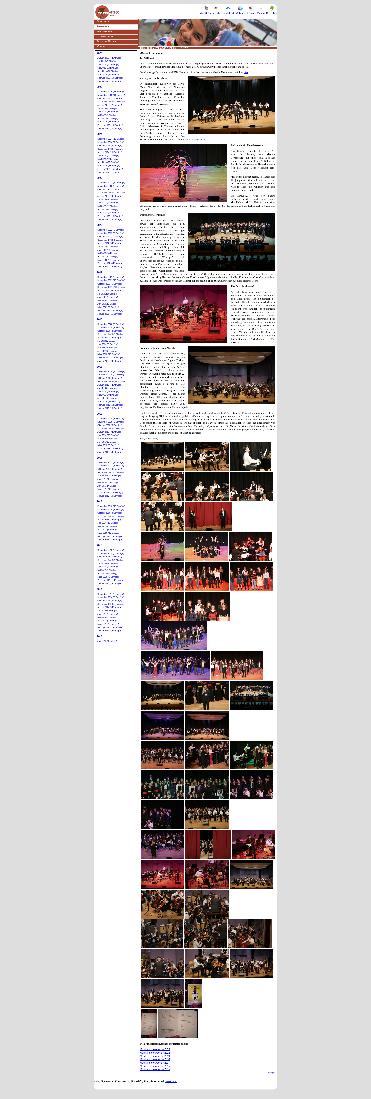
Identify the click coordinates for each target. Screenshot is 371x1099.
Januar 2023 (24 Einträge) (109, 219)
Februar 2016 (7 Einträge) (109, 536)
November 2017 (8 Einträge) (110, 466)
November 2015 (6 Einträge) (110, 553)
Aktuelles (103, 26)
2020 (99, 319)
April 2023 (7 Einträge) (107, 209)
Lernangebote (105, 36)
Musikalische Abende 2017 (155, 1062)
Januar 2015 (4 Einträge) (109, 583)
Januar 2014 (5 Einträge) (109, 630)
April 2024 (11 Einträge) (108, 162)
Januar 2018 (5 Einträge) (109, 452)
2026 (99, 53)
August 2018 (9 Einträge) (109, 432)
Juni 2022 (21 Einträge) (108, 250)
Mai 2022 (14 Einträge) (108, 253)
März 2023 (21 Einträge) (108, 212)
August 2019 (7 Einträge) (109, 385)
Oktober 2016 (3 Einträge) (109, 513)
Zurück (271, 1072)
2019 (99, 366)
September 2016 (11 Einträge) (111, 516)
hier (246, 72)
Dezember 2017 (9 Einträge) (110, 462)
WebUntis (205, 13)
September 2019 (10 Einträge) (111, 381)
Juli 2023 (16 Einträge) (107, 199)
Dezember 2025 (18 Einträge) (111, 91)
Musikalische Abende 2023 (155, 1049)
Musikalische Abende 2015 (155, 1069)
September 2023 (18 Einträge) (111, 192)
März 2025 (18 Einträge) (108, 122)
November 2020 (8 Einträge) (110, 327)
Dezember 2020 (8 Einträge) (110, 324)
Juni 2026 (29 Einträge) (108, 64)
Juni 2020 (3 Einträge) (107, 344)
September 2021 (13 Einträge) (111, 287)
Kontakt (101, 46)
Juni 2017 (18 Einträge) (108, 479)
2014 (99, 589)
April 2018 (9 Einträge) (107, 442)
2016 (99, 501)
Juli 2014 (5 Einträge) (107, 610)
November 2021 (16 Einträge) (111, 280)
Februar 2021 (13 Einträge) (110, 310)
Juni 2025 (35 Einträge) (108, 111)
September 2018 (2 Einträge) (110, 428)
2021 (99, 272)
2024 (99, 134)
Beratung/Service (107, 41)
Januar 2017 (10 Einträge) (109, 496)
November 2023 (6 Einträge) (110, 186)
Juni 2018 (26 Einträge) (108, 435)
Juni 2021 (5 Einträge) (107, 297)
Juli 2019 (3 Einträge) (107, 388)
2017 (99, 457)
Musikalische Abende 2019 (155, 1056)
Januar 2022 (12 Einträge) (109, 266)
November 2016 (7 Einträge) (110, 509)
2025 (99, 87)
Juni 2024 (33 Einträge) (108, 155)
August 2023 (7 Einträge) (109, 196)
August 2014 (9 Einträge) (109, 607)
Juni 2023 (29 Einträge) (108, 202)
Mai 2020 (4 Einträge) (107, 348)
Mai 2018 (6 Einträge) (107, 438)
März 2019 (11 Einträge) (108, 401)
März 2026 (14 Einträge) (108, 74)
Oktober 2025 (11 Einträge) (110, 98)
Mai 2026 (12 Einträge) (108, 68)
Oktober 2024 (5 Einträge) (109, 145)
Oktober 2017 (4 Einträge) (109, 469)
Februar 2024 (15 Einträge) (110, 169)
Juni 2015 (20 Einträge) (108, 567)
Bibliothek (271, 13)
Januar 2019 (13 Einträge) (109, 408)
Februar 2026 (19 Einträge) (110, 78)
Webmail (240, 13)
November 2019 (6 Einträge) (110, 375)
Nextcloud (228, 13)
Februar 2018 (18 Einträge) (110, 449)
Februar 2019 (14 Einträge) (110, 405)
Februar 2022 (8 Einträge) (109, 263)
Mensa (261, 13)
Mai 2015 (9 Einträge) (107, 570)
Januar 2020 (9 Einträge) (109, 361)
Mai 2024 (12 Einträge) (108, 159)
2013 (99, 636)
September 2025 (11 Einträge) (111, 101)
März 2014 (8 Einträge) (108, 624)
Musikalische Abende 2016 (155, 1066)
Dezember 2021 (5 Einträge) (110, 277)
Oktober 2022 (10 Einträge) (110, 236)
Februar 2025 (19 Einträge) (110, 125)
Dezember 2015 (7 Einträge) (110, 550)
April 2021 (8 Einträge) (107, 304)
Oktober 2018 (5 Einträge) (109, 425)
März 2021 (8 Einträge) (108, 307)
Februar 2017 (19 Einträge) (110, 492)
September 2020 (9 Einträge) (110, 334)
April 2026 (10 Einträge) (108, 71)
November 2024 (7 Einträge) (110, 142)
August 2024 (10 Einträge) (109, 152)
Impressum (171, 1081)
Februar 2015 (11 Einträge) (110, 580)
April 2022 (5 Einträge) (107, 256)
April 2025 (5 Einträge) (107, 118)
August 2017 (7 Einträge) (109, 476)
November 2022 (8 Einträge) (110, 233)
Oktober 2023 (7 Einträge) (109, 189)
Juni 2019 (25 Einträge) (108, 391)
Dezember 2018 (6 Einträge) (110, 418)
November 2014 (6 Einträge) (110, 597)
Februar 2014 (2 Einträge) (109, 627)
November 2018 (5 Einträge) (110, 422)
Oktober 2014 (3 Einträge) (109, 600)
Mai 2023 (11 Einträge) (107, 206)
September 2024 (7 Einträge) (110, 149)
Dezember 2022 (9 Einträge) (110, 230)
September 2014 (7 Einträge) (110, 604)
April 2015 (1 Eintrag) (107, 573)
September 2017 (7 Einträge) (110, 472)
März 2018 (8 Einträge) (108, 445)
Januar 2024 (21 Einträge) (109, 172)
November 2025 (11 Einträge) (111, 95)
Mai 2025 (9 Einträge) (107, 115)
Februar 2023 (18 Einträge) (110, 216)
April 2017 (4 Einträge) (107, 486)
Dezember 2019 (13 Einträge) (111, 371)
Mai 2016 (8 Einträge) (107, 526)
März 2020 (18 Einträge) (108, 354)
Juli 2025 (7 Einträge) (107, 108)
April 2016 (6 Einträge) (107, 529)
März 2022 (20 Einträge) (108, 260)
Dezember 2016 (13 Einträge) (111, 506)
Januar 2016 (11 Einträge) (109, 539)
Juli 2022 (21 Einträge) (107, 246)
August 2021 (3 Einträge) (109, 290)
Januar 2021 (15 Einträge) (109, 314)
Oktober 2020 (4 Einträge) (109, 331)
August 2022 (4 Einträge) (109, 243)
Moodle (217, 13)
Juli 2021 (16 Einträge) (107, 294)
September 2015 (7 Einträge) (110, 560)
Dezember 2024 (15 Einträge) (111, 139)
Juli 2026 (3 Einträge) (107, 61)
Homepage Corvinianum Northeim (158, 48)
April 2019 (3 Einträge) (107, 398)
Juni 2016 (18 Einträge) (108, 523)
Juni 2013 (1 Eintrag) (107, 641)
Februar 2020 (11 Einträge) (110, 358)
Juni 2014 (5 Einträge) (107, 614)
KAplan (251, 13)
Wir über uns (104, 31)
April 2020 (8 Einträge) (107, 351)
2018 (99, 413)
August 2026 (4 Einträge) (109, 58)
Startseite (103, 21)
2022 (99, 225)
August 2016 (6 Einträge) (109, 519)
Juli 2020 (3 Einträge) (107, 341)
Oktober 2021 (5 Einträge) (109, 284)
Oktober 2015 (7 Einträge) (109, 556)
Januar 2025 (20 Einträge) (109, 128)
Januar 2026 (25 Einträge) (109, 81)
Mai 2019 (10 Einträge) (108, 395)
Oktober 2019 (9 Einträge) (109, 378)
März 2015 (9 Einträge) (108, 577)
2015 (99, 545)
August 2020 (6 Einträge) (109, 337)
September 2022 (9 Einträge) (110, 240)
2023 (99, 178)
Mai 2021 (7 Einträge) (107, 300)
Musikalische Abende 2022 (155, 1052)
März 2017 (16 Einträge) (108, 489)
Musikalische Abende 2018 (155, 1059)
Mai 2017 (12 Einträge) (108, 482)
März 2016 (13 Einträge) (108, 533)
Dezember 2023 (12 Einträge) (111, 182)
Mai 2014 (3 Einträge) (107, 617)
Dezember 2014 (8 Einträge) (110, 594)
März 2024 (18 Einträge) (108, 165)
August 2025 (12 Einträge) (109, 105)
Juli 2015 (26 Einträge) (107, 563)
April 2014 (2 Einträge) (107, 620)
